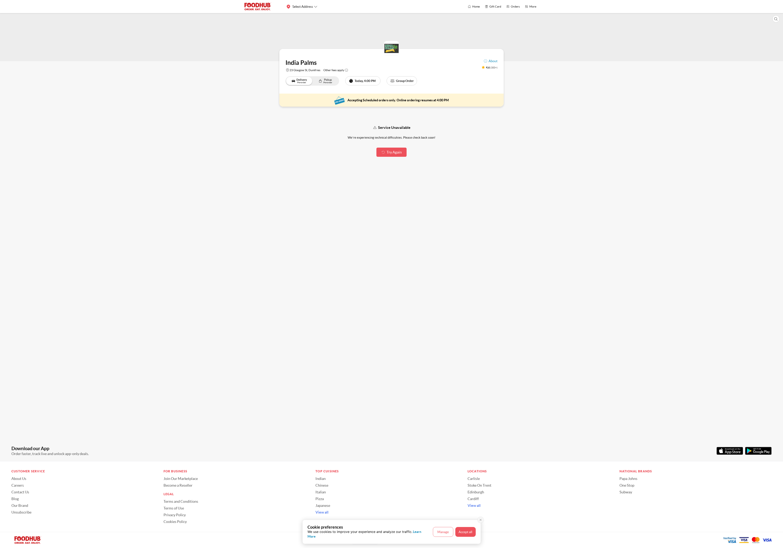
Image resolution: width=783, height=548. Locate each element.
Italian (320, 492)
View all (321, 512)
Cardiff (473, 499)
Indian (320, 479)
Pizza (319, 499)
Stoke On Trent (479, 485)
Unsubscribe (21, 512)
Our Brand (19, 506)
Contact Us (20, 492)
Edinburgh (476, 492)
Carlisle (474, 479)
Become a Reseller (178, 485)
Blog (15, 499)
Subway (625, 492)
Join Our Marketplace (181, 479)
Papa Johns (628, 479)
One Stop (626, 485)
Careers (17, 485)
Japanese (322, 506)
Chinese (321, 485)
